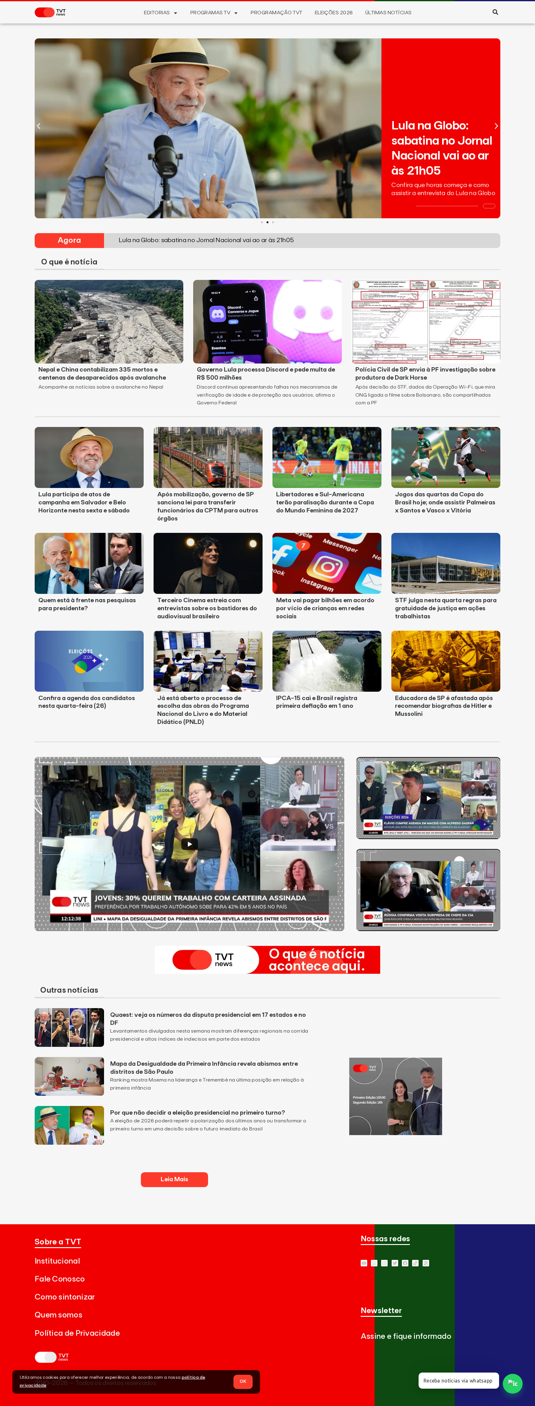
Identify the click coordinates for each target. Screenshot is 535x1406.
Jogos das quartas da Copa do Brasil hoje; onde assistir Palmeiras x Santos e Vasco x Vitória (445, 502)
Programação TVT (276, 12)
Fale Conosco (60, 1279)
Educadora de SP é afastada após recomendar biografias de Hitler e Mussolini (444, 706)
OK (243, 1381)
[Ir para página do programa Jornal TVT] (395, 1133)
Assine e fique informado (406, 1336)
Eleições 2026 (334, 12)
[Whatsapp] (374, 1263)
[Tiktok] (415, 1263)
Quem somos (58, 1315)
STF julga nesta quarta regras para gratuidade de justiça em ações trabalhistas (446, 608)
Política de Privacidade (77, 1333)
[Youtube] (364, 1263)
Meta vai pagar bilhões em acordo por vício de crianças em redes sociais (325, 608)
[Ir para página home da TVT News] (267, 972)
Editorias (157, 12)
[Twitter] (395, 1263)
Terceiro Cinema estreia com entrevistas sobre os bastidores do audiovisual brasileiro (207, 608)
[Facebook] (405, 1263)
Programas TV (210, 12)
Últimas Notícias (388, 12)
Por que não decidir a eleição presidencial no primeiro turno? (197, 1113)
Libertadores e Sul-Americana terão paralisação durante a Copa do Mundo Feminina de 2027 (325, 502)
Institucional (57, 1261)
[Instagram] (384, 1263)
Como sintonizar (65, 1297)
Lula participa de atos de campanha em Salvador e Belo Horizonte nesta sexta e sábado (84, 502)
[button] (495, 12)
